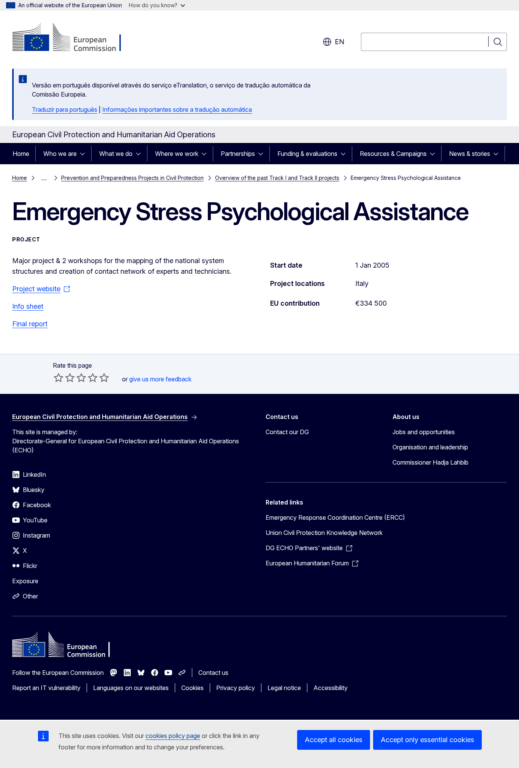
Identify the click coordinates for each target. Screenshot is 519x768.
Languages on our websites (131, 688)
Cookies (192, 688)
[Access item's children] (84, 153)
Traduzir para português (64, 109)
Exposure (25, 581)
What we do (116, 153)
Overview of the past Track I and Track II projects (277, 178)
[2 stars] (64, 377)
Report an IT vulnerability (46, 688)
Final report (29, 324)
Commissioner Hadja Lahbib (430, 462)
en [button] (339, 42)
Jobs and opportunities (423, 432)
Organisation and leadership (430, 447)
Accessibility (330, 688)
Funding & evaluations (307, 153)
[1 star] (58, 377)
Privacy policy (235, 688)
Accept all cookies (333, 740)
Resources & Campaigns (393, 153)
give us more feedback (160, 379)
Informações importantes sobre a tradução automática (177, 109)
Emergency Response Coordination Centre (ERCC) (335, 517)
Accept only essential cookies (427, 740)
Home (21, 153)
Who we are (60, 153)
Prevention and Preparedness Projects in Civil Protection (132, 178)
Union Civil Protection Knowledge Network (324, 532)
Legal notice (284, 688)
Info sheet (27, 306)
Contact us (213, 672)
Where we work (176, 153)
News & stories (469, 153)
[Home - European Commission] (73, 38)
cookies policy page (173, 735)
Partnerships (238, 153)
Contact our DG (287, 432)
